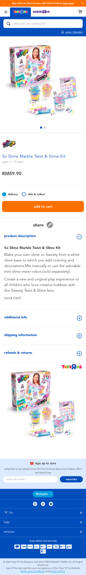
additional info (15, 317)
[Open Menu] (5, 11)
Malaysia (42, 494)
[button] (82, 3)
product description (20, 236)
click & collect (36, 194)
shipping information (20, 335)
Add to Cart (43, 206)
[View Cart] (80, 11)
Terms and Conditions (32, 571)
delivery (13, 194)
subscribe (71, 479)
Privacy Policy (57, 571)
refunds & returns (18, 353)
